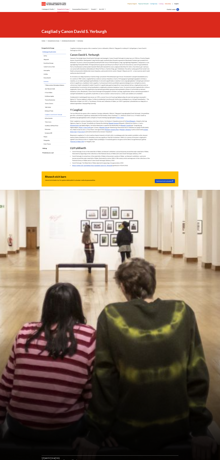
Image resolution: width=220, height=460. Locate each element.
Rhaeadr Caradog (126, 125)
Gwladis (145, 129)
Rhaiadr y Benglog (125, 129)
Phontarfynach (74, 125)
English (176, 3)
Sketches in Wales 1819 (77, 141)
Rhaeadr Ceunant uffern (112, 129)
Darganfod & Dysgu (48, 48)
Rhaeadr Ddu (103, 127)
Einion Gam (73, 132)
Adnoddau (168, 3)
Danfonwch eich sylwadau (163, 181)
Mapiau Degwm (132, 3)
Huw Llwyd (81, 132)
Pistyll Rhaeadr (130, 121)
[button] (55, 9)
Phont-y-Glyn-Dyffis (85, 127)
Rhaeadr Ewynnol (114, 123)
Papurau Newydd (143, 3)
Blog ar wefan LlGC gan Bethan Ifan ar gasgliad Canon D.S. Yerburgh (92, 165)
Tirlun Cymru (120, 117)
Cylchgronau (153, 3)
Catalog (161, 3)
